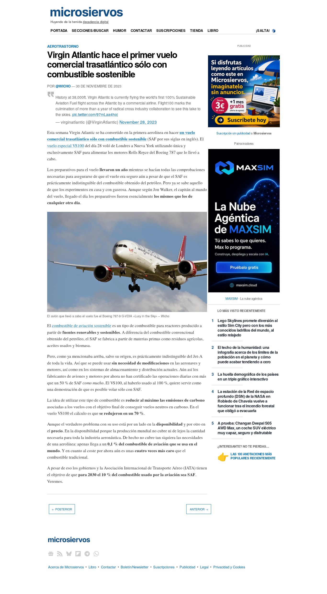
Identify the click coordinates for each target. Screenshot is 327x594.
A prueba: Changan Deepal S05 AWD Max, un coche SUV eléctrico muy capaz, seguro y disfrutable (247, 427)
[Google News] (50, 553)
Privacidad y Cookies (229, 566)
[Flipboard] (78, 553)
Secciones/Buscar (90, 30)
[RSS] (59, 553)
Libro (213, 30)
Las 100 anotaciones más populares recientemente (253, 456)
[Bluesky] (69, 553)
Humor (119, 30)
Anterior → (198, 509)
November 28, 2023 (138, 122)
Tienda (196, 30)
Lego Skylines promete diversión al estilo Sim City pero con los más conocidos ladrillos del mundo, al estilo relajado (247, 328)
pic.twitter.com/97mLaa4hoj (95, 114)
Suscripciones (171, 30)
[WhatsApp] (96, 553)
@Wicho (63, 86)
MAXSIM (232, 298)
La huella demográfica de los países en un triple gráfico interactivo (248, 376)
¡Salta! (263, 30)
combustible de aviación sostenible (81, 325)
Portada (59, 30)
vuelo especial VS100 (65, 145)
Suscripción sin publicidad (233, 133)
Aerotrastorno (63, 46)
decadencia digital (95, 21)
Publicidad (187, 566)
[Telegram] (87, 553)
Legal (204, 566)
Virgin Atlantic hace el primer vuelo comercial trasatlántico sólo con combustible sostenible (112, 64)
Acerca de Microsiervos (66, 566)
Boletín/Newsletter (134, 566)
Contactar (141, 30)
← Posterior (62, 509)
